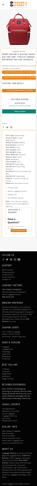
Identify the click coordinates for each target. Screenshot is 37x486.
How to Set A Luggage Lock (12, 440)
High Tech (6, 354)
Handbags (6, 352)
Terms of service (8, 277)
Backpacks (6, 356)
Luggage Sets (7, 349)
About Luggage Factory (11, 294)
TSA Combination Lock (11, 438)
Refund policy (7, 270)
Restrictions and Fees (10, 411)
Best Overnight (8, 433)
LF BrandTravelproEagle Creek (7, 371)
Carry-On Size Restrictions (12, 443)
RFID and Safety (8, 436)
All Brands (6, 359)
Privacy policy (7, 274)
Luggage (5, 347)
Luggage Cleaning (9, 416)
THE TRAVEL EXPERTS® (12, 290)
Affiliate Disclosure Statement (14, 292)
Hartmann (6, 376)
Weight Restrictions (10, 421)
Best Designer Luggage (11, 431)
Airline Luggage (8, 413)
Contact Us (6, 279)
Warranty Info (8, 297)
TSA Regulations (8, 409)
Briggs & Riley (7, 379)
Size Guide (6, 418)
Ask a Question (18, 230)
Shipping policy (8, 272)
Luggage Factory (12, 484)
